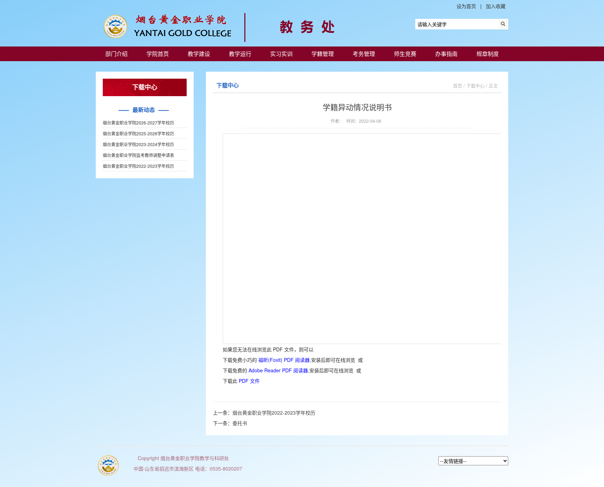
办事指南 (446, 54)
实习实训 (281, 54)
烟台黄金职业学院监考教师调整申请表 (138, 155)
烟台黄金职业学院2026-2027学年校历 (138, 123)
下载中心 (475, 85)
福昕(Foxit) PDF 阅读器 (284, 359)
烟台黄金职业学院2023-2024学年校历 (138, 144)
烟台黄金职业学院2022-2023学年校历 (138, 166)
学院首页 (157, 54)
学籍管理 (322, 54)
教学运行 (240, 54)
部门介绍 (116, 54)
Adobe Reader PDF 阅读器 (278, 370)
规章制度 (487, 54)
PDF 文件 (249, 380)
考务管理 (364, 54)
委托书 (239, 423)
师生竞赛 (405, 54)
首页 (457, 85)
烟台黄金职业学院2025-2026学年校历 (138, 133)
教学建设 (199, 54)
